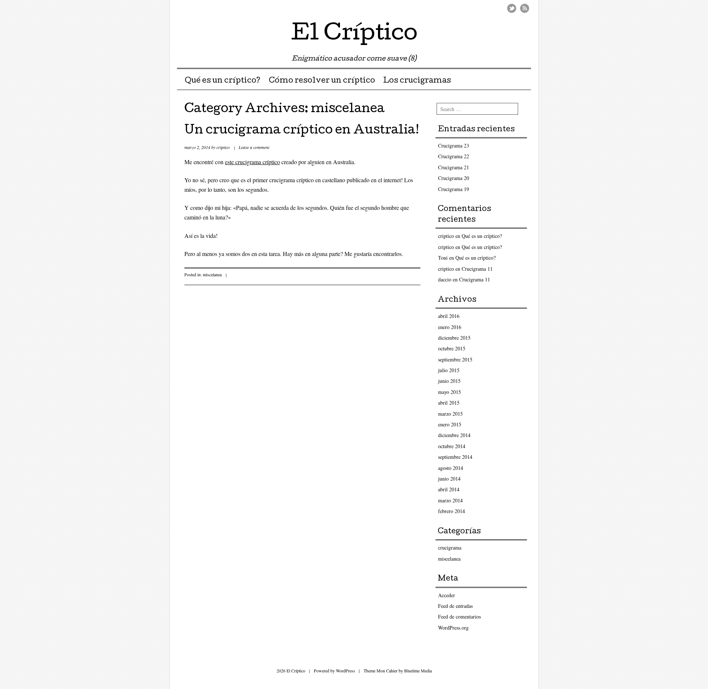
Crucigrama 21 (453, 167)
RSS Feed (524, 8)
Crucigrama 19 (453, 189)
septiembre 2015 (455, 359)
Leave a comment (254, 147)
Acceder (446, 595)
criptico (223, 147)
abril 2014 (448, 489)
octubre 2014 (451, 446)
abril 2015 (448, 402)
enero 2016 (449, 326)
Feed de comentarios (459, 616)
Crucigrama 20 (453, 177)
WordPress (345, 671)
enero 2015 (449, 424)
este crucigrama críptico (252, 162)
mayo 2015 (449, 391)
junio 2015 (449, 380)
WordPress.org (453, 627)
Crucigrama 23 (453, 145)
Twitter (511, 8)
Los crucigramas (417, 81)
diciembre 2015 (454, 337)
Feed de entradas (455, 605)
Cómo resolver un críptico (322, 81)
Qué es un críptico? (222, 81)
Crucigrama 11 (477, 268)
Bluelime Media (418, 671)
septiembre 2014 (455, 456)
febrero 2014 (451, 511)
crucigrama (449, 547)
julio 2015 (448, 370)
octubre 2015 (451, 348)
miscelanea (212, 274)
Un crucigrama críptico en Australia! (301, 131)
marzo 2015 (450, 413)
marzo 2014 (450, 500)
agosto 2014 (450, 467)
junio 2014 (449, 478)
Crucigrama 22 (453, 156)
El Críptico (354, 35)
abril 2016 (448, 315)
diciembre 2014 (454, 435)
